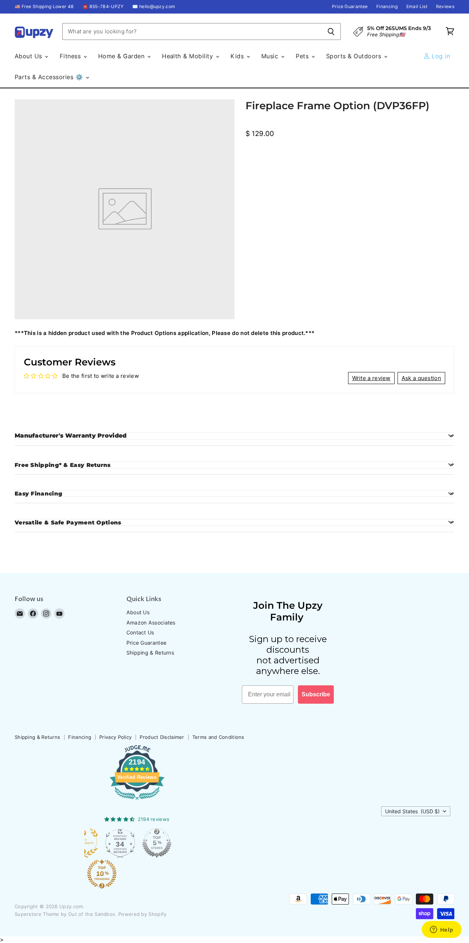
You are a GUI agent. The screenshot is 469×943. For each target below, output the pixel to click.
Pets (303, 56)
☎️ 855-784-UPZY (102, 6)
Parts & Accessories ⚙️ (50, 77)
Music (270, 56)
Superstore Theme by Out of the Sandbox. (66, 914)
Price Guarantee (350, 6)
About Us (29, 56)
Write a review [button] (371, 378)
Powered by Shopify (142, 914)
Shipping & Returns (150, 652)
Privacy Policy (115, 737)
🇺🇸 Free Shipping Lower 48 (44, 6)
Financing (387, 6)
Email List (416, 6)
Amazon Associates (151, 622)
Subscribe (316, 694)
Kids (237, 56)
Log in (440, 56)
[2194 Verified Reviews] (137, 801)
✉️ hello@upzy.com (153, 6)
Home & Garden (122, 56)
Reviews (445, 6)
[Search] (331, 31)
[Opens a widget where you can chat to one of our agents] (441, 930)
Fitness (71, 56)
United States (412, 811)
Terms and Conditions (218, 737)
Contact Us (140, 632)
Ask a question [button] (421, 378)
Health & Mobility (188, 56)
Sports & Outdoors (354, 56)
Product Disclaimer (162, 737)
